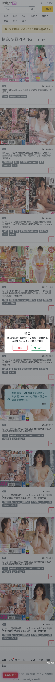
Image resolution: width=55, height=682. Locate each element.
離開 (20, 347)
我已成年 (38, 347)
